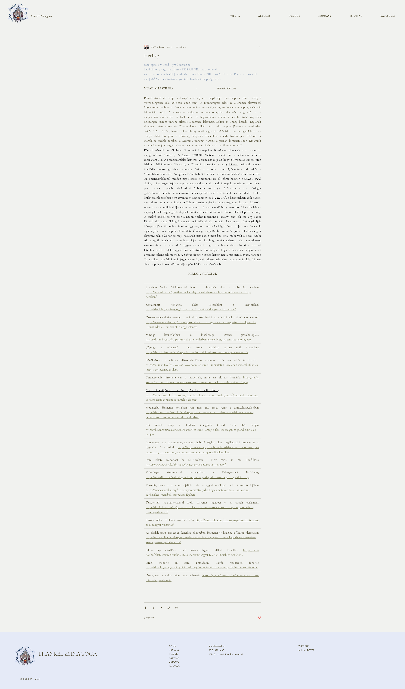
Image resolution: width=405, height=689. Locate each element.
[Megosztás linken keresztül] (168, 607)
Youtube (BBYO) (306, 650)
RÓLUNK (173, 646)
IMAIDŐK (173, 654)
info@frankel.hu (217, 646)
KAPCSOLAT (175, 666)
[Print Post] (176, 607)
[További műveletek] (259, 47)
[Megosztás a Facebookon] (145, 607)
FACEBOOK (303, 646)
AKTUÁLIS (174, 650)
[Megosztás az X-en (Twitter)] (153, 607)
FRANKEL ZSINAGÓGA (68, 653)
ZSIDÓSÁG (174, 662)
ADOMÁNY (174, 658)
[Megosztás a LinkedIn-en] (160, 607)
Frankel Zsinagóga (41, 16)
